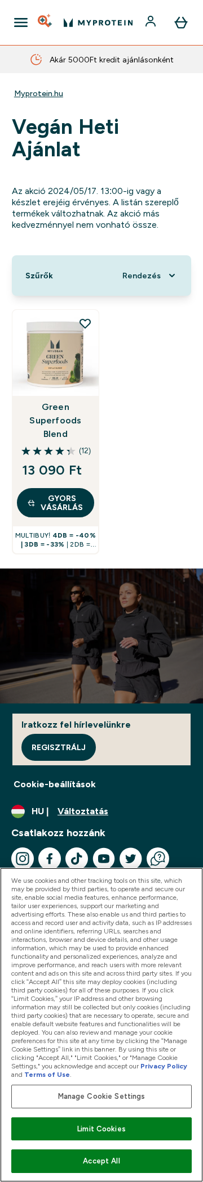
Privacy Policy (163, 1066)
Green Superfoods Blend (55, 420)
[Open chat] (158, 858)
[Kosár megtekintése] (181, 22)
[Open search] (46, 22)
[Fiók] (152, 22)
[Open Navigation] (21, 22)
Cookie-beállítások (55, 784)
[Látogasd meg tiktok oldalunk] (76, 858)
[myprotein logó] (98, 22)
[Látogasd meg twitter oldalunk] (131, 858)
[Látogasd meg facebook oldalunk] (49, 858)
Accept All (101, 1161)
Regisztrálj (59, 747)
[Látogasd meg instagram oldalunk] (22, 858)
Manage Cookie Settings (101, 1096)
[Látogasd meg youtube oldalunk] (103, 858)
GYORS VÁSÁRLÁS (62, 503)
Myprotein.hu (38, 93)
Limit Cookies (101, 1129)
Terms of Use (47, 1075)
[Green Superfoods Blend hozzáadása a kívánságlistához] (85, 323)
